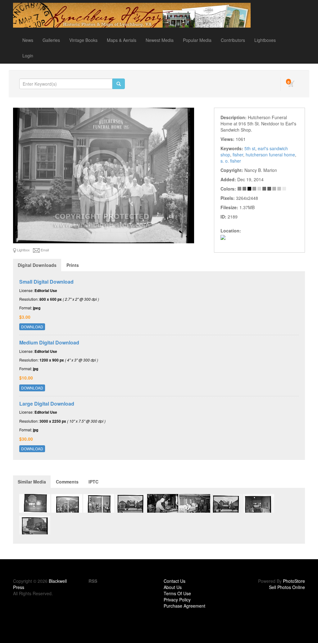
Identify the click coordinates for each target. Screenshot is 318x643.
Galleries (51, 40)
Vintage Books (83, 40)
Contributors (233, 40)
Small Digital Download (46, 281)
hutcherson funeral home (270, 154)
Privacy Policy (177, 599)
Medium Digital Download (49, 342)
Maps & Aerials (121, 40)
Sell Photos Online (287, 587)
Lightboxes (265, 40)
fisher (238, 154)
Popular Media (197, 40)
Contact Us (174, 581)
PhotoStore (294, 581)
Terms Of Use (177, 593)
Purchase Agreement (184, 606)
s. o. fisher (230, 161)
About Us (173, 587)
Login (27, 55)
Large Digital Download (46, 403)
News (27, 40)
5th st (249, 148)
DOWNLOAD (32, 326)
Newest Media (160, 40)
